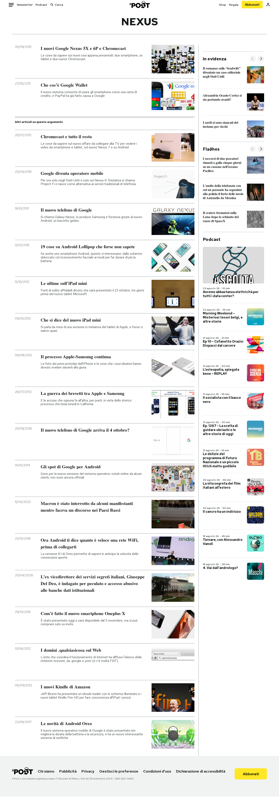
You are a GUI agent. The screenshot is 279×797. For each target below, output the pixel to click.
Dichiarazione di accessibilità (200, 771)
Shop (222, 5)
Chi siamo (46, 771)
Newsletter (25, 5)
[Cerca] (51, 4)
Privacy (87, 771)
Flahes (211, 149)
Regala (233, 5)
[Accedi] (268, 4)
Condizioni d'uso (157, 771)
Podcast (41, 5)
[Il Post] (139, 4)
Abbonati (252, 4)
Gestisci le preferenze (118, 771)
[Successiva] (261, 59)
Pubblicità (68, 771)
